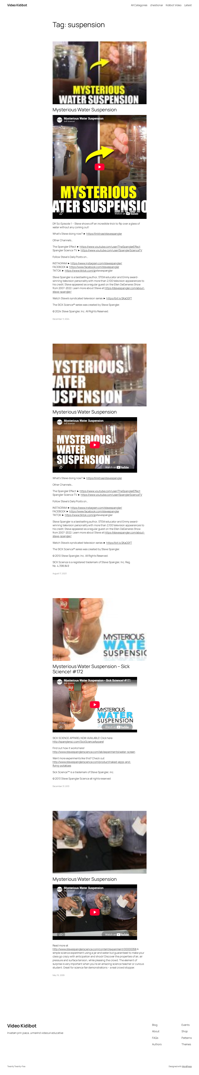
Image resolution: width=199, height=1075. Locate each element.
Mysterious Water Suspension (85, 109)
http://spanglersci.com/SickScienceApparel (78, 741)
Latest (188, 5)
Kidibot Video (174, 5)
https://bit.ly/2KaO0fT (119, 298)
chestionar (156, 5)
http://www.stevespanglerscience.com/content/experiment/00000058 (95, 949)
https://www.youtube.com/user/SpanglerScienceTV (111, 250)
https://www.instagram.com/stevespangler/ (96, 263)
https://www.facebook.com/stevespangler (94, 267)
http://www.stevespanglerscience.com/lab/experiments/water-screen (94, 752)
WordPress (187, 1066)
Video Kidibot (17, 5)
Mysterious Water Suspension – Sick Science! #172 (91, 669)
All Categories (139, 5)
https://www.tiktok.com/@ (80, 270)
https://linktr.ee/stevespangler (104, 233)
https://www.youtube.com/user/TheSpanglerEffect (110, 246)
